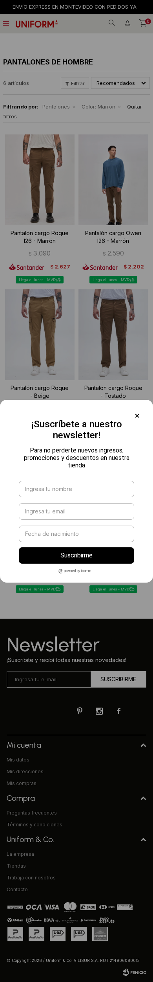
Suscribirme (76, 555)
